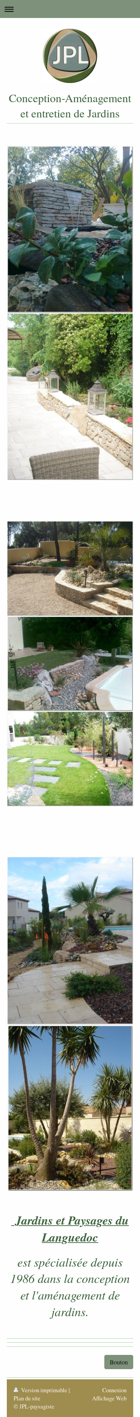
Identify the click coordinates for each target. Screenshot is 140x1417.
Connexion (114, 1390)
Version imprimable (44, 1390)
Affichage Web (109, 1398)
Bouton (119, 1362)
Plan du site (27, 1398)
